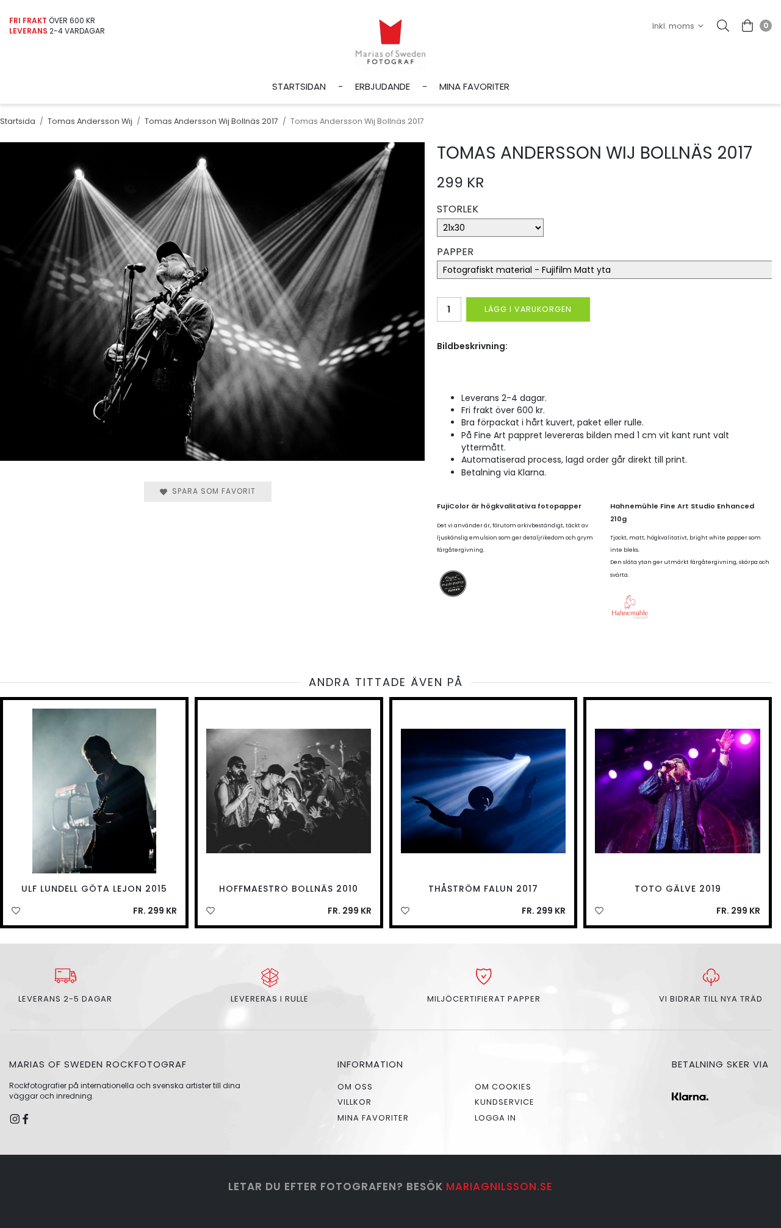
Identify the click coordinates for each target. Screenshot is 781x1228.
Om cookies (503, 1087)
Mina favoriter (474, 86)
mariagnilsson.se (499, 1186)
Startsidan (299, 86)
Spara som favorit (211, 491)
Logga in (495, 1118)
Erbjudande (382, 86)
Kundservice (504, 1102)
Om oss (355, 1087)
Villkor (354, 1102)
